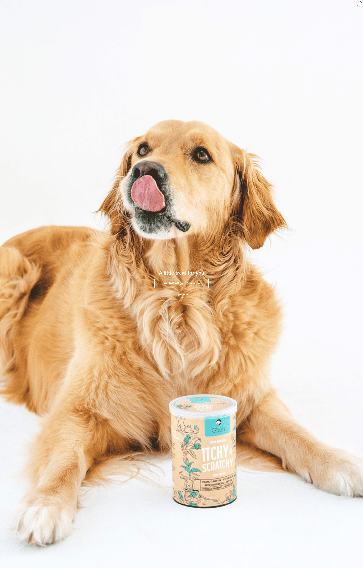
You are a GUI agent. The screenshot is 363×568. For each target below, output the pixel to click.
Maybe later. (181, 294)
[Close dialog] (359, 3)
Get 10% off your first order (181, 283)
